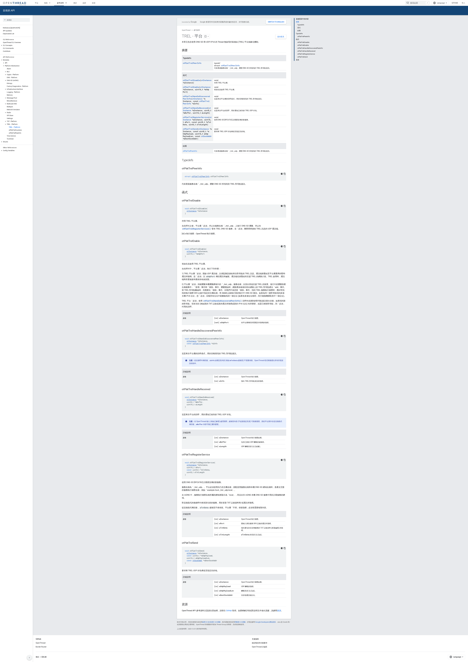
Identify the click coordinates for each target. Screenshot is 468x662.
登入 (463, 3)
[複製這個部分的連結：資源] (190, 604)
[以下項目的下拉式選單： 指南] (51, 3)
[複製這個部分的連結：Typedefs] (195, 160)
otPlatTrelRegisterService (196, 117)
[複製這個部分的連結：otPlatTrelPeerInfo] (204, 168)
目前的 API (9, 10)
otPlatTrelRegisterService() (196, 229)
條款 (37, 657)
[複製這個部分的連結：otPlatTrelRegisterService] (212, 454)
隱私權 (44, 657)
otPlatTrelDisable (191, 80)
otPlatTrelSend (190, 129)
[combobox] (417, 3)
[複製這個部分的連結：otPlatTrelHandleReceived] (212, 389)
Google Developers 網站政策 (265, 622)
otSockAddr (206, 136)
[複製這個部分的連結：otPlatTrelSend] (200, 543)
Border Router (41, 647)
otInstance (206, 80)
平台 (36, 3)
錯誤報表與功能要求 (259, 643)
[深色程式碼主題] (281, 173)
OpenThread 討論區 (259, 647)
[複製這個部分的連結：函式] (190, 192)
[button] (16, 45)
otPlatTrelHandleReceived (195, 108)
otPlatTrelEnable (191, 87)
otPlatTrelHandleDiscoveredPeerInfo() (222, 301)
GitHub (455, 3)
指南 (46, 3)
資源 (93, 3)
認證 (84, 3)
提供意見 (280, 37)
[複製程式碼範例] (284, 173)
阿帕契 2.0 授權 (240, 622)
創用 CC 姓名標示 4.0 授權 (211, 622)
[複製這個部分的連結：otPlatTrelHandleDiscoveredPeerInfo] (224, 330)
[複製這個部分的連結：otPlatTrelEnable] (202, 241)
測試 (75, 3)
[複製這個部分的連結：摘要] (190, 50)
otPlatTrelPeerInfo (192, 63)
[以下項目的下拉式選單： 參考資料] (67, 3)
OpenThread (186, 30)
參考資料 (60, 3)
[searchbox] (16, 20)
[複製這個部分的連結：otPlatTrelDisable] (202, 200)
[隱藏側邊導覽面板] (29, 657)
